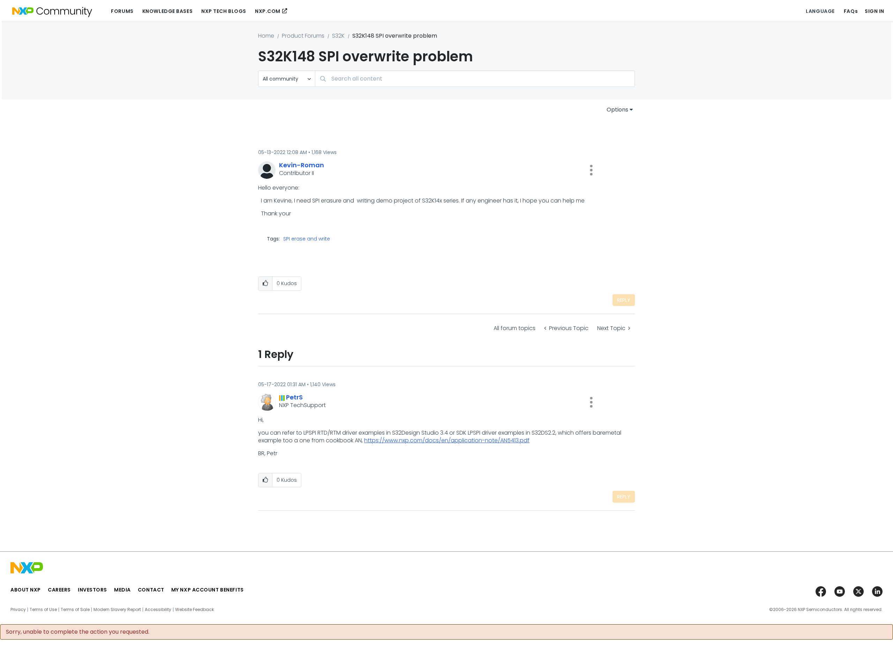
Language (820, 11)
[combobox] (475, 78)
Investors (92, 589)
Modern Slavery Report (117, 610)
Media (122, 589)
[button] (591, 170)
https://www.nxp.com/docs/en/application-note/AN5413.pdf (447, 440)
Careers (59, 589)
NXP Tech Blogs (223, 11)
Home (266, 36)
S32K (338, 36)
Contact (151, 589)
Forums (122, 11)
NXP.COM (267, 11)
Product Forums (303, 36)
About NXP (25, 589)
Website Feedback (194, 610)
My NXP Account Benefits (207, 589)
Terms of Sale (75, 610)
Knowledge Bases (167, 11)
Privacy (18, 610)
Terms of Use (43, 610)
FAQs (851, 11)
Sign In (874, 11)
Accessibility (158, 610)
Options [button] (617, 110)
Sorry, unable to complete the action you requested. (77, 632)
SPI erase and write (306, 238)
